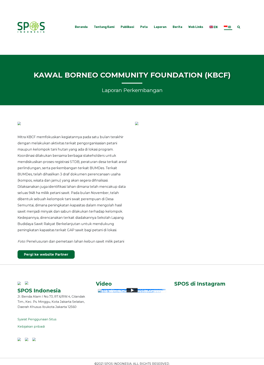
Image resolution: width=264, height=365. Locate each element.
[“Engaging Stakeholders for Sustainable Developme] (210, 290)
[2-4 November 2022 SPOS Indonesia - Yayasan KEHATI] (187, 294)
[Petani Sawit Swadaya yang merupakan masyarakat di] (187, 299)
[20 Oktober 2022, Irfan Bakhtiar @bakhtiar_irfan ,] (234, 299)
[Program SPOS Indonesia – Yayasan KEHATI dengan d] (210, 299)
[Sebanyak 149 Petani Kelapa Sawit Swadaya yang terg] (187, 290)
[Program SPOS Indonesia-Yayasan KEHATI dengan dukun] (234, 294)
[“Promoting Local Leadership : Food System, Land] (234, 290)
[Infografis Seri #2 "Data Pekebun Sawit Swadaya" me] (210, 294)
